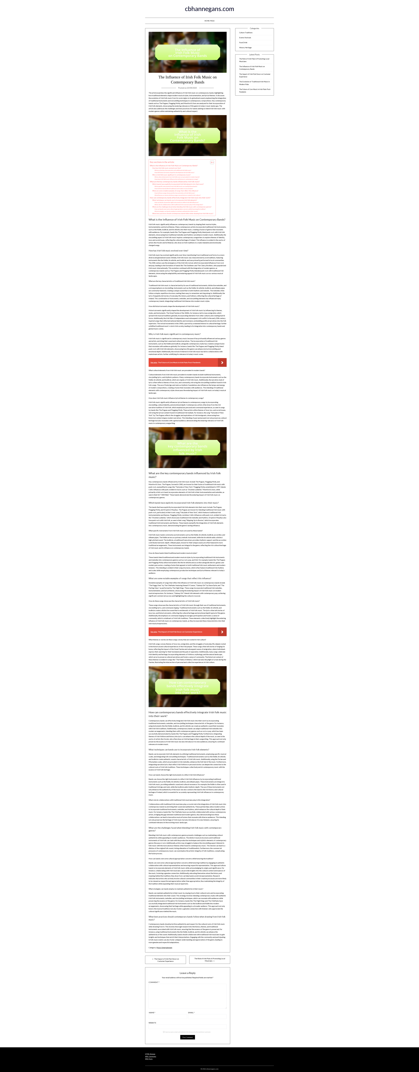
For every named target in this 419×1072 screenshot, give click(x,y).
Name (152, 1012)
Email (191, 1012)
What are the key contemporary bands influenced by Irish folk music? (175, 182)
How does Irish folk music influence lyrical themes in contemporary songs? (176, 179)
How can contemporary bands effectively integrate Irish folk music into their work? (180, 198)
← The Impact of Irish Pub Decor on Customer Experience (165, 960)
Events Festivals (245, 38)
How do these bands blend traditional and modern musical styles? (174, 188)
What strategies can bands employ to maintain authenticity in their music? (176, 211)
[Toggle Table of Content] (211, 162)
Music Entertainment (164, 948)
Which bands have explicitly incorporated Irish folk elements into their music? (178, 184)
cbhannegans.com (209, 8)
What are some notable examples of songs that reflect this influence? (175, 191)
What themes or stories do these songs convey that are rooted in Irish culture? (178, 195)
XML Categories (150, 1056)
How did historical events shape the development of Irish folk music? (174, 172)
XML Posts (149, 1059)
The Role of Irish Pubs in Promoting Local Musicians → (209, 959)
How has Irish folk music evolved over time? (166, 168)
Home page (209, 21)
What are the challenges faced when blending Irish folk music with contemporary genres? (181, 207)
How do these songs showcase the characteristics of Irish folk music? (175, 193)
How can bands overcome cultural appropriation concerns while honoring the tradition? (180, 209)
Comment (154, 982)
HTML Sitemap (150, 1054)
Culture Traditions (245, 33)
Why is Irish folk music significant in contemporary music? (171, 175)
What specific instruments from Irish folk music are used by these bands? (176, 186)
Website (152, 1023)
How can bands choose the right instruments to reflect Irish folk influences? (177, 202)
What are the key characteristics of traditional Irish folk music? (173, 170)
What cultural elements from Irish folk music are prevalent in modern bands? (177, 177)
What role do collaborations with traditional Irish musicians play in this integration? (179, 204)
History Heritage (245, 47)
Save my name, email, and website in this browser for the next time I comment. (188, 1032)
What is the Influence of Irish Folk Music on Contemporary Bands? (174, 166)
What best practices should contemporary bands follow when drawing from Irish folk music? (182, 213)
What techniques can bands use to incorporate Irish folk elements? (174, 200)
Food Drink (243, 42)
